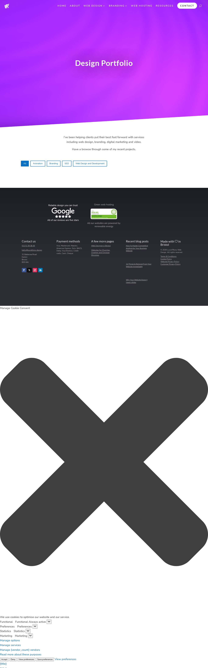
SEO (67, 163)
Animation (38, 163)
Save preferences (45, 659)
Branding (117, 5)
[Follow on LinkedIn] (40, 270)
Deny (13, 659)
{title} (3, 664)
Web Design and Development (90, 163)
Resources (164, 5)
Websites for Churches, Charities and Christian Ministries (100, 253)
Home (62, 5)
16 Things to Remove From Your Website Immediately (139, 265)
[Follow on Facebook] (24, 270)
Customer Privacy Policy (170, 264)
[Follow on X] (29, 270)
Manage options (10, 640)
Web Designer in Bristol (101, 246)
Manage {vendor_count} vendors (20, 650)
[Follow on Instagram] (35, 270)
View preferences (26, 659)
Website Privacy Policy (169, 261)
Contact (187, 5)
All (24, 163)
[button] (104, 463)
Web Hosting (141, 5)
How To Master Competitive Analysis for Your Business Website (137, 248)
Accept (4, 659)
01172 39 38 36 (28, 246)
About (75, 5)
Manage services (10, 645)
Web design (92, 5)
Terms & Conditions (168, 256)
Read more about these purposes (20, 654)
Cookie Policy (166, 259)
